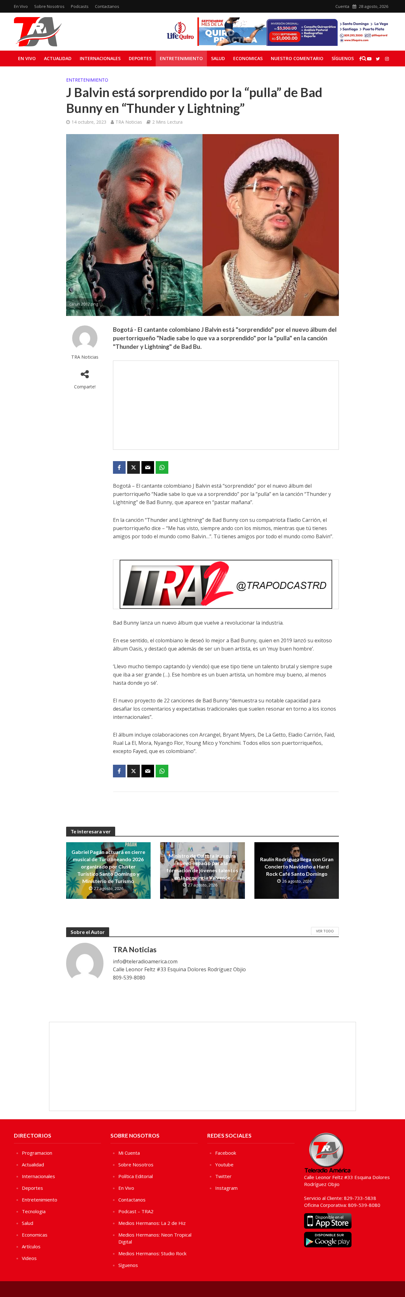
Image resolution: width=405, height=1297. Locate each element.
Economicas (248, 58)
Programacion (37, 1153)
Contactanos (107, 6)
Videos (29, 1258)
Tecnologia (34, 1211)
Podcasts (80, 6)
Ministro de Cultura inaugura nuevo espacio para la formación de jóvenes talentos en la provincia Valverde (202, 866)
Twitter (223, 1176)
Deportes (140, 58)
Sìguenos (128, 1265)
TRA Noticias (128, 122)
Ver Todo (325, 931)
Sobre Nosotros (49, 6)
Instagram (226, 1188)
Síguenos (343, 58)
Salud (218, 58)
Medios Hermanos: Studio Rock (152, 1253)
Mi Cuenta (129, 1153)
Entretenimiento (181, 58)
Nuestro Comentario (297, 58)
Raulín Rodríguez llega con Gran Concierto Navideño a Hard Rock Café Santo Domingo (296, 866)
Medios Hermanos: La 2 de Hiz (152, 1223)
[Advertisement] (226, 405)
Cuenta (342, 6)
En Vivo (21, 6)
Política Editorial (135, 1176)
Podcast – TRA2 (135, 1211)
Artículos (31, 1246)
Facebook (225, 1153)
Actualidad (58, 58)
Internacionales (100, 58)
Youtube (224, 1164)
